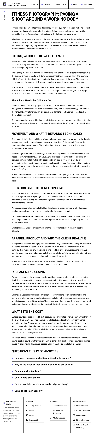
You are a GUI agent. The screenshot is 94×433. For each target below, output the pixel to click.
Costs (73, 4)
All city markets (35, 406)
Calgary (32, 415)
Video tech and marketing (82, 426)
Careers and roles (83, 410)
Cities (34, 4)
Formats (45, 4)
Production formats (60, 406)
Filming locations (82, 420)
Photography (60, 4)
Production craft (82, 406)
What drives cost (59, 418)
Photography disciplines (58, 411)
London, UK (33, 420)
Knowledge (86, 4)
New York (32, 410)
